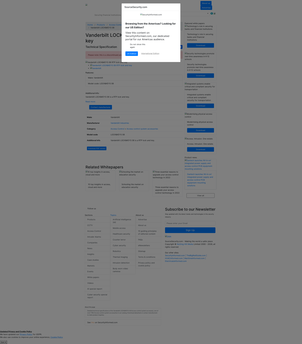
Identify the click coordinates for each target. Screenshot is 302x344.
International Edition (150, 53)
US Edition (131, 53)
